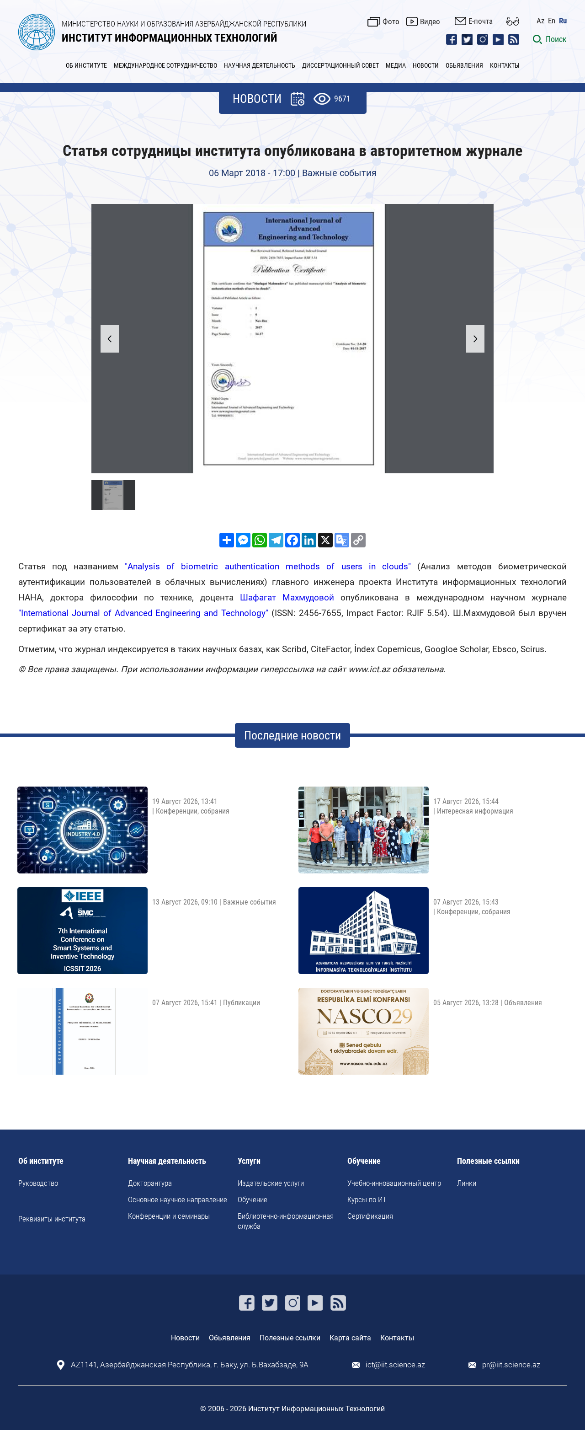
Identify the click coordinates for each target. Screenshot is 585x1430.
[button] (475, 339)
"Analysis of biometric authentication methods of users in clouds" (268, 566)
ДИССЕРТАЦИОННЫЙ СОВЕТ (340, 65)
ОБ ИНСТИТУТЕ (86, 65)
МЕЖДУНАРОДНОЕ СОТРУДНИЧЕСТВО (165, 65)
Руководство (38, 1183)
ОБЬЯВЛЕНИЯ (464, 65)
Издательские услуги (271, 1183)
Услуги (249, 1161)
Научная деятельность (167, 1161)
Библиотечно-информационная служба (286, 1221)
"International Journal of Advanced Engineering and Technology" (143, 613)
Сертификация (370, 1216)
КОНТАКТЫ (505, 65)
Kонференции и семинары (169, 1216)
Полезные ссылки (488, 1161)
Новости (185, 1338)
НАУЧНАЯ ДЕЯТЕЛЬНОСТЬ (259, 65)
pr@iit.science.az (511, 1364)
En (551, 21)
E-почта (480, 21)
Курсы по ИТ (367, 1199)
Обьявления (229, 1338)
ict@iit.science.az (395, 1364)
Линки (466, 1183)
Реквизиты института (51, 1218)
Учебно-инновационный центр (394, 1183)
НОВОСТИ (426, 65)
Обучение (252, 1199)
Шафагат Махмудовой (287, 597)
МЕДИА (396, 65)
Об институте (41, 1161)
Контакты (397, 1338)
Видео (430, 21)
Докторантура (150, 1183)
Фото (391, 21)
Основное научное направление (177, 1199)
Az (540, 21)
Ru (563, 21)
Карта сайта (350, 1338)
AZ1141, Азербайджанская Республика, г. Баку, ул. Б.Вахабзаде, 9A (189, 1364)
